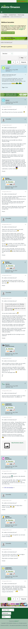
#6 (25, 275)
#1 (25, 74)
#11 (25, 471)
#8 (25, 358)
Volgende (23, 62)
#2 (25, 107)
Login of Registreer (21, 1)
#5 (25, 224)
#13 (25, 530)
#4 (25, 191)
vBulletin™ (16, 621)
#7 (25, 298)
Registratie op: (9, 69)
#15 (25, 581)
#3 (25, 125)
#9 (25, 390)
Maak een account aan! (8, 32)
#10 (25, 417)
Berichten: (8, 71)
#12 (25, 500)
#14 (25, 549)
